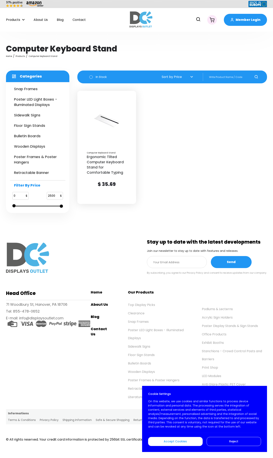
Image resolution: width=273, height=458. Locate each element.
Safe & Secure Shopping (113, 420)
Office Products (214, 334)
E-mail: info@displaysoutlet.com (35, 318)
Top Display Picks (141, 305)
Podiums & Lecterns (217, 309)
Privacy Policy (49, 420)
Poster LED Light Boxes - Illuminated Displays (156, 334)
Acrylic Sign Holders (217, 317)
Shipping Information (77, 420)
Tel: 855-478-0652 (23, 311)
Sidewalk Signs (139, 346)
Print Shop (210, 367)
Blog (60, 19)
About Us (41, 19)
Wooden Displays (141, 371)
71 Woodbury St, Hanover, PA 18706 (36, 304)
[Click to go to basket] (212, 20)
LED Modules (211, 376)
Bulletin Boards (139, 363)
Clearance (136, 313)
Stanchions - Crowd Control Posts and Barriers (232, 355)
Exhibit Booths (213, 342)
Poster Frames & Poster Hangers (153, 380)
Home (9, 56)
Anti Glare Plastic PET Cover (224, 384)
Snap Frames (138, 321)
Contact (79, 19)
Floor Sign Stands (141, 355)
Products (13, 19)
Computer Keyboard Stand (43, 56)
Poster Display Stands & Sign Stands (230, 326)
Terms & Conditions (22, 420)
